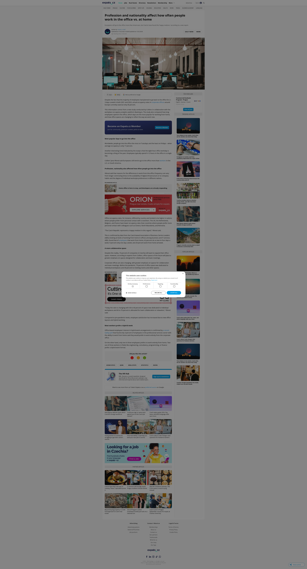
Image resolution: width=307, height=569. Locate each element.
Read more (154, 280)
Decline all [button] (158, 292)
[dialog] (153, 284)
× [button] (182, 273)
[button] (131, 293)
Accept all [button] (173, 292)
